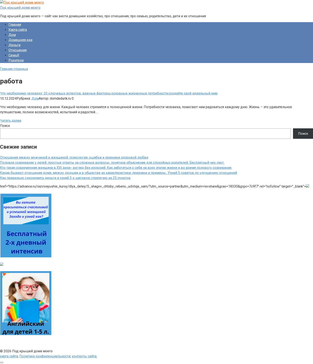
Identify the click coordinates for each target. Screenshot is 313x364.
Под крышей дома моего (20, 8)
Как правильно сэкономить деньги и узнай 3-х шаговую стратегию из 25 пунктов (65, 178)
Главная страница (14, 69)
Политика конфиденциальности (44, 356)
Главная (15, 25)
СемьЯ (14, 55)
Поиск (5, 126)
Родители (16, 60)
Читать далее (10, 121)
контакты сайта (84, 356)
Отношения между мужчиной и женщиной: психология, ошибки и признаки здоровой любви (74, 157)
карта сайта (9, 356)
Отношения (18, 50)
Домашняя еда (20, 40)
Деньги (14, 45)
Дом (12, 35)
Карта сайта (18, 30)
